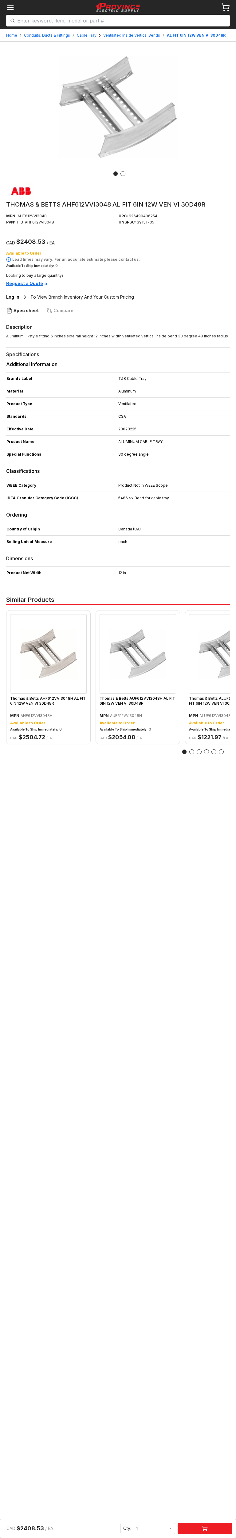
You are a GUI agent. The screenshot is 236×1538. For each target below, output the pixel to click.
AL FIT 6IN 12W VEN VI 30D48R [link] (196, 35)
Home (11, 35)
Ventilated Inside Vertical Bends (131, 35)
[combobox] (121, 21)
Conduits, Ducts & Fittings (47, 35)
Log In (12, 297)
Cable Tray (86, 35)
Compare (63, 310)
